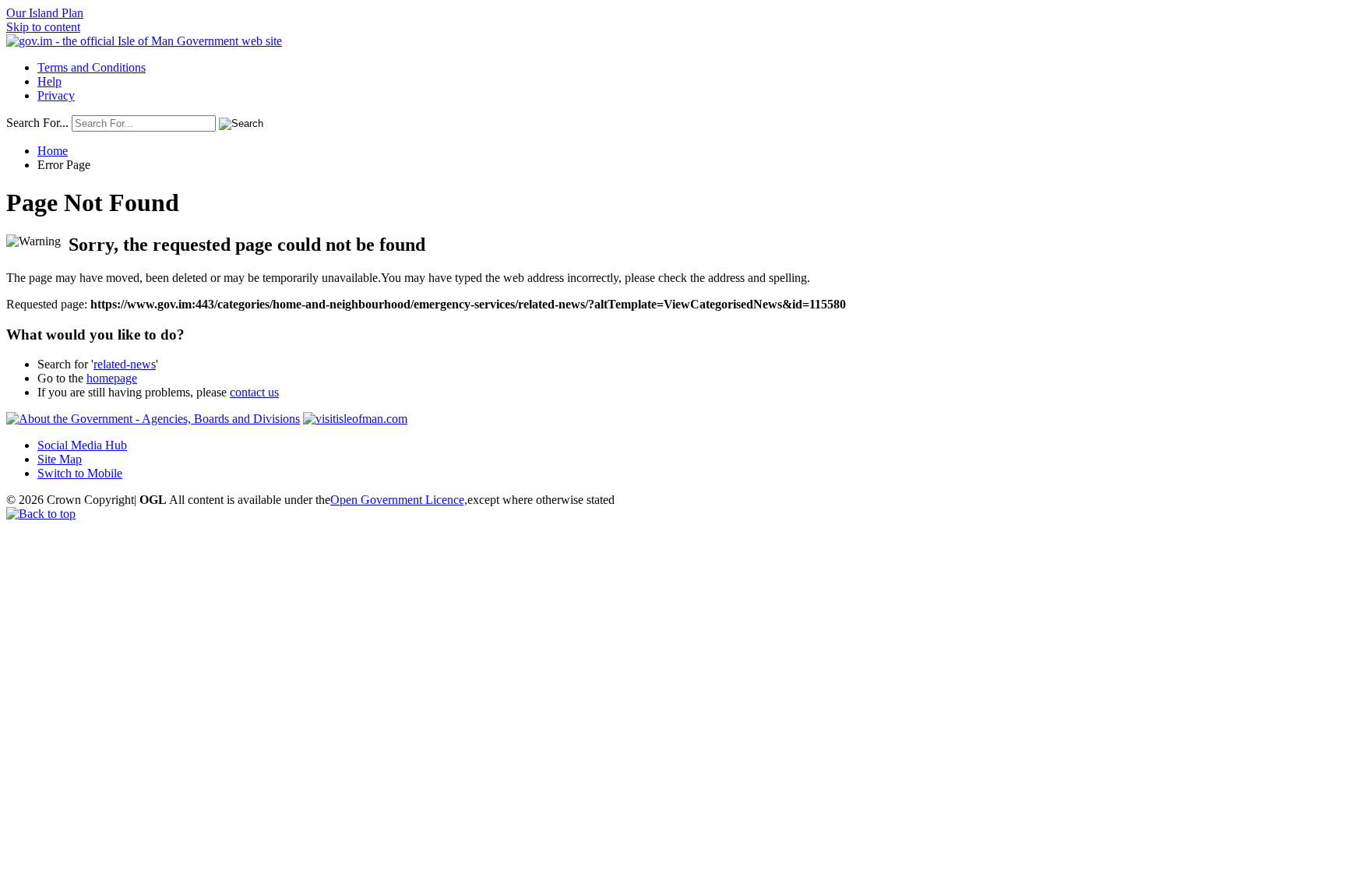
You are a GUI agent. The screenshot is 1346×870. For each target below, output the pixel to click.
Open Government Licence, (398, 499)
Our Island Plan (44, 12)
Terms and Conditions (91, 67)
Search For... (37, 122)
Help (49, 81)
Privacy (56, 95)
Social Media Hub (82, 445)
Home (52, 150)
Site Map (59, 459)
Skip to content (43, 26)
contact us (254, 392)
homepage (111, 378)
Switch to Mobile (79, 473)
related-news (124, 364)
